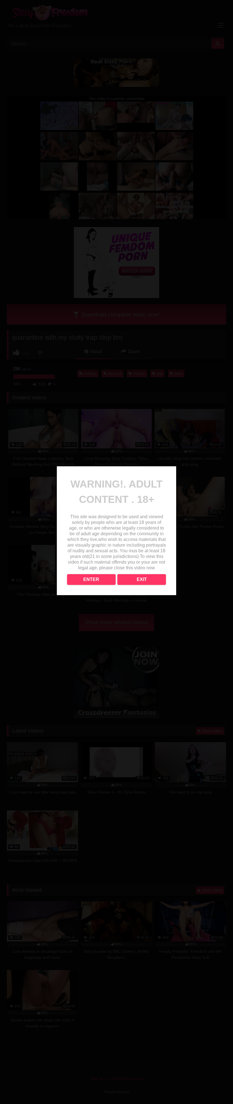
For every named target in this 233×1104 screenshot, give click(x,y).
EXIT (142, 579)
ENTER (91, 579)
